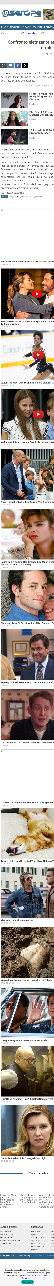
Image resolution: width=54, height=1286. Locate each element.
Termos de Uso (6, 1237)
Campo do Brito (14, 197)
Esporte (31, 197)
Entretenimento (38, 1246)
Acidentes (35, 1231)
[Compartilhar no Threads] (25, 65)
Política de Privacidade (10, 1240)
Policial (37, 27)
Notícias (15, 27)
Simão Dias (39, 197)
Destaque (24, 197)
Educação (35, 1243)
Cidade (26, 27)
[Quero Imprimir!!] (3, 65)
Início (4, 27)
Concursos (35, 1240)
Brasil (33, 1234)
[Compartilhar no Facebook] (18, 65)
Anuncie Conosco (7, 1234)
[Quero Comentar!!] (10, 65)
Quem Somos (6, 1243)
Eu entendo (28, 1282)
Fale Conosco (5, 1231)
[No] (50, 1276)
